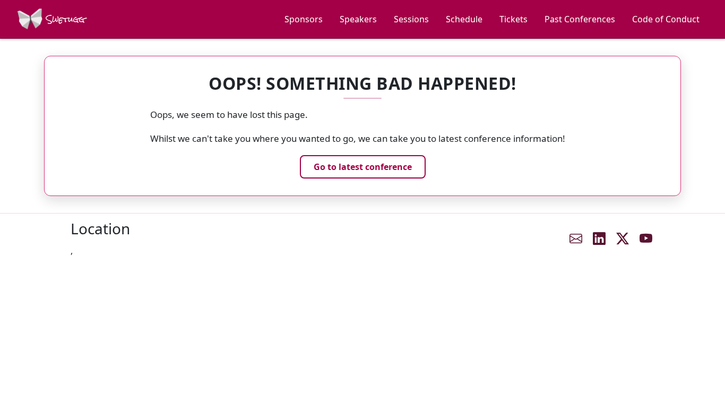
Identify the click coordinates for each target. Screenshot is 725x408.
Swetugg (64, 19)
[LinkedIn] (599, 238)
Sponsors (303, 19)
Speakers (358, 19)
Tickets (513, 19)
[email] (575, 238)
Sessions (411, 19)
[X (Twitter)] (622, 238)
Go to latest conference (363, 167)
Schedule (464, 19)
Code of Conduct (666, 19)
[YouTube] (645, 238)
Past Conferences (580, 19)
